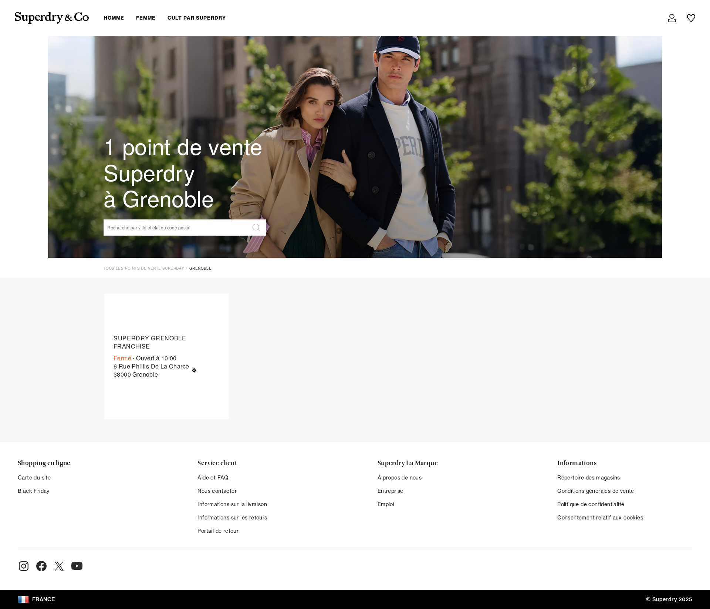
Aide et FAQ (213, 477)
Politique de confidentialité (590, 504)
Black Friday (34, 491)
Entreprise (390, 491)
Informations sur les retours (232, 517)
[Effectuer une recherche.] (256, 227)
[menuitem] (171, 18)
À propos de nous (400, 477)
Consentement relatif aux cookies (600, 517)
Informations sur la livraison (232, 504)
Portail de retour (218, 531)
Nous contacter (217, 491)
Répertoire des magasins (588, 477)
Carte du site (34, 477)
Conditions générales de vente (595, 491)
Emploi (386, 504)
